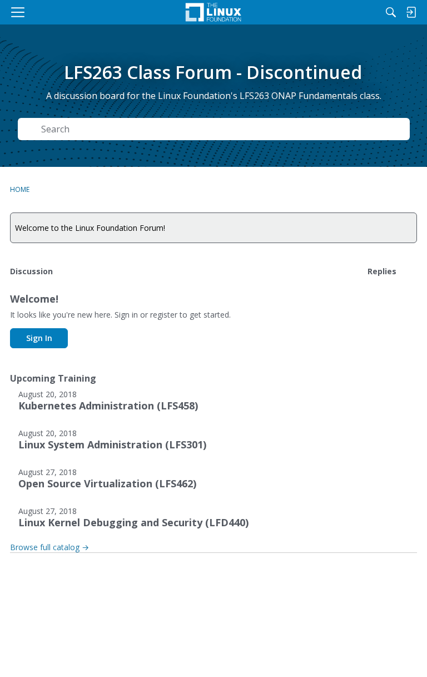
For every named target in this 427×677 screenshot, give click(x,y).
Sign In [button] (39, 338)
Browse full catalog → (49, 547)
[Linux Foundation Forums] (213, 12)
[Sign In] (411, 12)
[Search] (391, 12)
